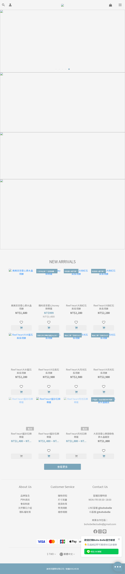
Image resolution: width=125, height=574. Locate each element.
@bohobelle (105, 507)
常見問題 (62, 507)
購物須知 (62, 495)
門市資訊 (25, 499)
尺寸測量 (62, 499)
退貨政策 (62, 503)
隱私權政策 (25, 512)
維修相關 (62, 512)
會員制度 (25, 503)
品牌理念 (25, 495)
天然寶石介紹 (25, 507)
